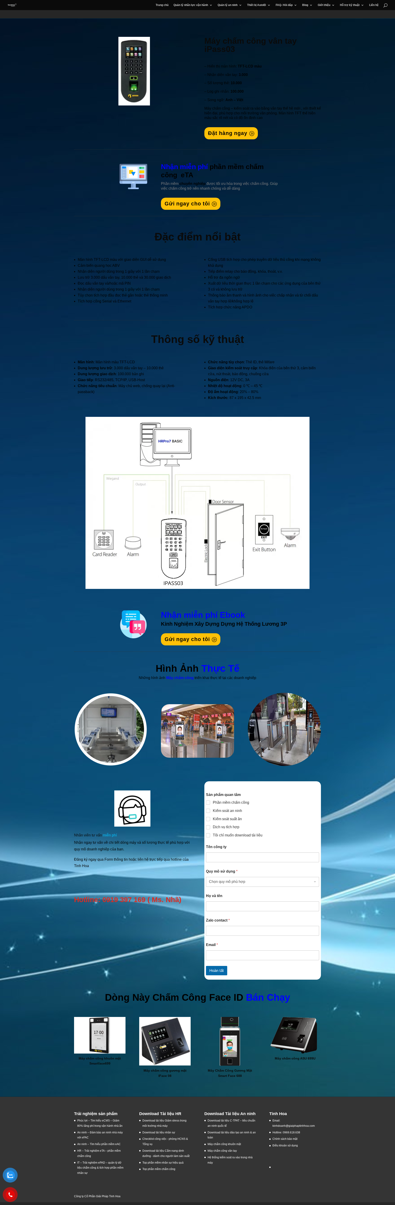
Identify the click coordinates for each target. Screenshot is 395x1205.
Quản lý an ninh (228, 5)
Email (212, 945)
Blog (305, 5)
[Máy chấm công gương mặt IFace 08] (165, 1041)
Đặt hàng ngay (227, 133)
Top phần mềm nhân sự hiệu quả (163, 1162)
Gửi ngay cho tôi (187, 204)
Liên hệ (374, 5)
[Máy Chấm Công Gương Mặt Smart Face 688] (230, 1041)
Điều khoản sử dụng (285, 1145)
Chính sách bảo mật (284, 1138)
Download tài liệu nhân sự (158, 1132)
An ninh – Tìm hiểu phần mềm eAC (99, 1144)
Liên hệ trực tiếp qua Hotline (106, 881)
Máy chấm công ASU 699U (295, 1058)
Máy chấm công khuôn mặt (224, 1144)
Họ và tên (214, 896)
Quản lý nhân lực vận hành (190, 5)
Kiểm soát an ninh (227, 811)
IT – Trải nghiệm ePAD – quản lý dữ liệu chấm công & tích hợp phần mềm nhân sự (100, 1168)
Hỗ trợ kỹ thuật (350, 5)
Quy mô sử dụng (222, 871)
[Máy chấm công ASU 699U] (295, 1035)
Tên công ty (216, 847)
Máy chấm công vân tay (222, 1150)
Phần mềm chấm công (231, 802)
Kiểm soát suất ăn (227, 819)
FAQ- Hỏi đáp (284, 5)
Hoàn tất (216, 970)
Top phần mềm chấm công (158, 1169)
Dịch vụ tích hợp (226, 827)
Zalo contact (218, 920)
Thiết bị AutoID (256, 5)
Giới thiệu (324, 5)
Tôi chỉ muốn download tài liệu (237, 835)
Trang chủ (162, 5)
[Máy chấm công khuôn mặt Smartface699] (99, 1035)
